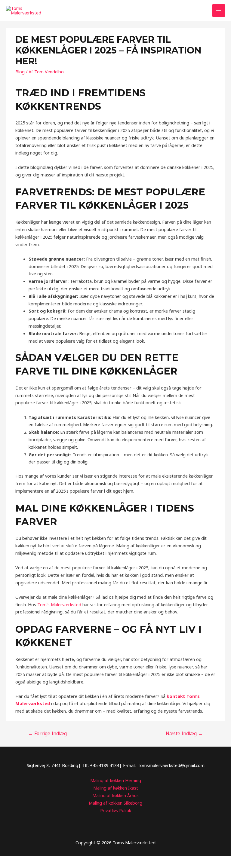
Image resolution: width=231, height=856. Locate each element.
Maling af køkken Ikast (115, 788)
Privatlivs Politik (115, 810)
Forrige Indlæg (47, 733)
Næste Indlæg (184, 733)
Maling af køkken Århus (115, 795)
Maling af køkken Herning (115, 780)
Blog (20, 72)
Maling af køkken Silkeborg (115, 803)
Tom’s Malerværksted (59, 604)
